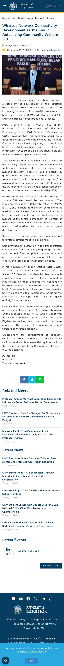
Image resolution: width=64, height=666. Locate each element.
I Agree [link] (31, 660)
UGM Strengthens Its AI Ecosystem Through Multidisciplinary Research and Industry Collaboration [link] (28, 476)
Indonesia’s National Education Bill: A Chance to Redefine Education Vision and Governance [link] (30, 524)
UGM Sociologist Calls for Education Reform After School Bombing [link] (31, 492)
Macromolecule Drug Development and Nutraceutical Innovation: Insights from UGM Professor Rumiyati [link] (27, 434)
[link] (25, 6)
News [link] (5, 18)
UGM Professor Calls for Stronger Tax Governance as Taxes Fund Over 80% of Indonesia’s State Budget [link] (31, 417)
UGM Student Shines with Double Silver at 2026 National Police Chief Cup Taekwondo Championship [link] (30, 508)
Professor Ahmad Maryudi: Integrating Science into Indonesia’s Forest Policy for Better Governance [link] (31, 400)
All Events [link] (48, 565)
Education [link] (17, 18)
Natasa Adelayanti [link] (50, 50)
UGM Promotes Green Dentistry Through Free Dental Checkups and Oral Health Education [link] (29, 460)
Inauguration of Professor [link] (39, 18)
